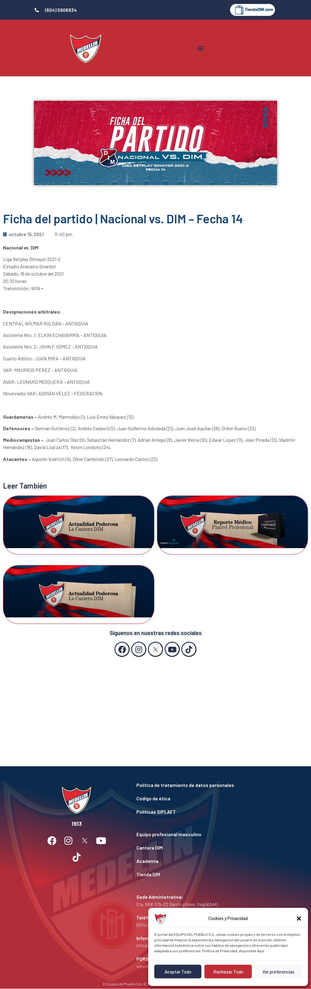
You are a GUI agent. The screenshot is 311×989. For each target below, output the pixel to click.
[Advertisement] (155, 705)
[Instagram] (138, 649)
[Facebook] (122, 649)
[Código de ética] (202, 798)
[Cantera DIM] (202, 847)
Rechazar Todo (228, 971)
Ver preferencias (278, 971)
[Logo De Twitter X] (155, 649)
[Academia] (202, 861)
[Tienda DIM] (202, 874)
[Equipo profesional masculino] (202, 834)
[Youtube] (172, 649)
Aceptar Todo (178, 971)
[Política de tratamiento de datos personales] (202, 785)
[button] (299, 918)
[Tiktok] (189, 649)
